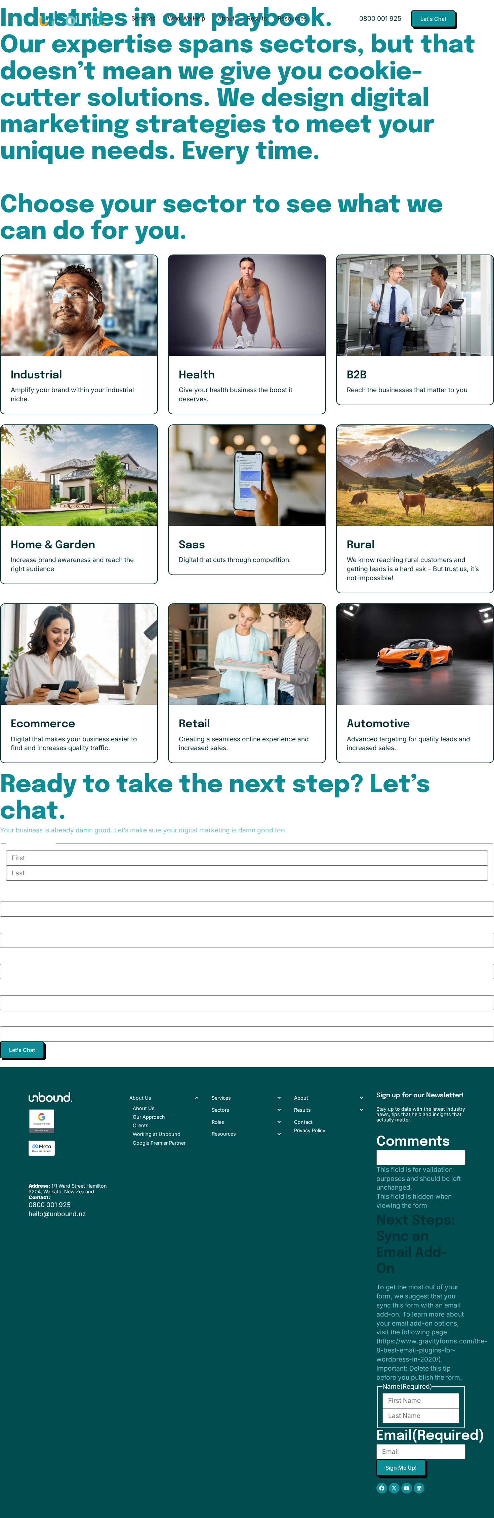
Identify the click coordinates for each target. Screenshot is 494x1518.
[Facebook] (381, 1488)
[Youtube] (406, 1488)
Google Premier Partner (159, 1143)
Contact (303, 1122)
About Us (144, 1108)
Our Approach (149, 1117)
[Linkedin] (419, 1488)
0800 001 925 (380, 18)
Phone (57, 987)
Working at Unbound (156, 1134)
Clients (141, 1125)
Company (68, 893)
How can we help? (96, 1018)
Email (54, 956)
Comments (413, 1142)
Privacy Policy (309, 1130)
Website (64, 924)
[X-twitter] (394, 1488)
